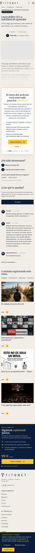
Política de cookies (23, 541)
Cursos (3, 503)
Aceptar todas (8, 549)
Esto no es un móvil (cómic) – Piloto (16, 371)
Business (4, 520)
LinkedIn (4, 177)
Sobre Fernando (6, 514)
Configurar (7, 545)
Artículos (19, 7)
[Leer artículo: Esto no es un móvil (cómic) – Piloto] (17, 359)
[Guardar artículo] (7, 35)
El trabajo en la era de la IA (12, 304)
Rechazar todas (20, 545)
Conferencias (5, 506)
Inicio (3, 7)
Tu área (16, 146)
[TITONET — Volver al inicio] (9, 3)
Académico (10, 7)
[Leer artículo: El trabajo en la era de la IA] (17, 292)
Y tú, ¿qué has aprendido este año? (16, 405)
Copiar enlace (12, 177)
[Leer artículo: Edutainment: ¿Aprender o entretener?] (17, 326)
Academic (4, 517)
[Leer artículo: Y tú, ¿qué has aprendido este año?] (17, 393)
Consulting (4, 523)
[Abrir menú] (33, 3)
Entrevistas (4, 526)
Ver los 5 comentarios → (8, 262)
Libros (3, 500)
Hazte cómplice (15, 142)
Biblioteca (4, 497)
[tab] (4, 278)
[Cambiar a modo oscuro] (29, 3)
